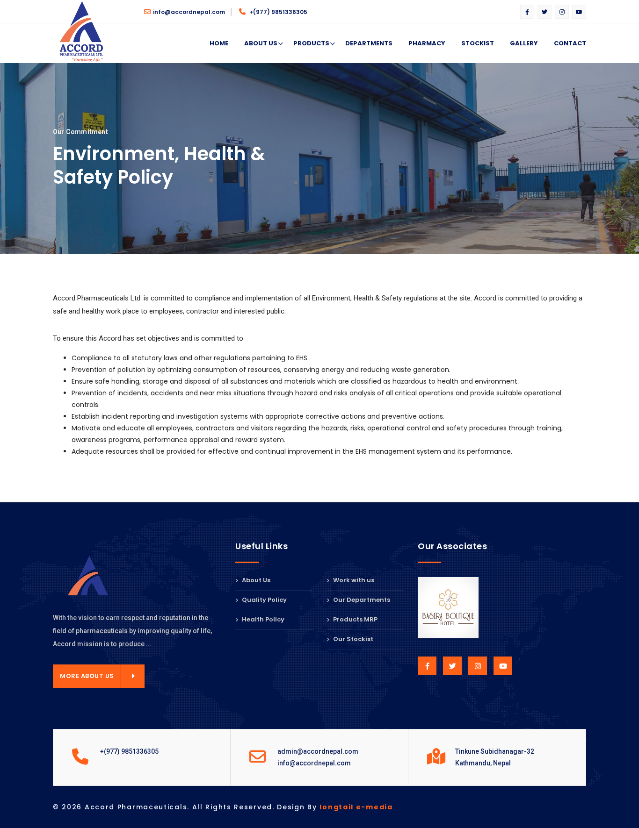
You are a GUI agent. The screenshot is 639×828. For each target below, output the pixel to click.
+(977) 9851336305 (277, 12)
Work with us (353, 581)
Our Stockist (352, 639)
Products (311, 43)
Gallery (524, 43)
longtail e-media (356, 807)
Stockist (477, 43)
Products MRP (355, 619)
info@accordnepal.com (189, 12)
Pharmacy (426, 43)
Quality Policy (263, 599)
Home (219, 43)
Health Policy (262, 619)
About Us (260, 43)
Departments (368, 43)
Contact (570, 43)
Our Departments (361, 599)
